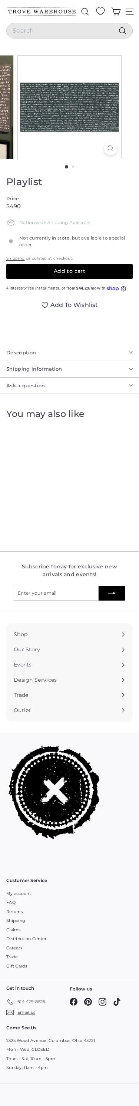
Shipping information (34, 369)
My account (18, 893)
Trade (12, 956)
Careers (14, 947)
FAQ (11, 902)
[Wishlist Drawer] (100, 11)
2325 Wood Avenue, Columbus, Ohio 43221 (50, 1040)
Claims (13, 929)
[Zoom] (111, 148)
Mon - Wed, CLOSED (27, 1049)
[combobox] (69, 31)
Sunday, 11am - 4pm (27, 1067)
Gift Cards (16, 966)
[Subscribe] (112, 593)
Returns (14, 911)
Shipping (15, 258)
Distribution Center (26, 938)
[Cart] (116, 11)
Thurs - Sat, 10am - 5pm (30, 1058)
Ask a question (25, 385)
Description (21, 352)
